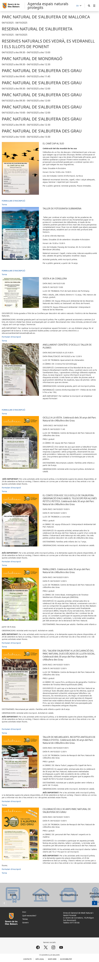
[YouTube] (61, 947)
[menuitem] (94, 5)
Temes (25, 919)
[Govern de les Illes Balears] (13, 6)
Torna (4, 204)
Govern (25, 922)
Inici (24, 912)
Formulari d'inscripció (11, 337)
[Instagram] (53, 947)
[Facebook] (38, 947)
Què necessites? (29, 915)
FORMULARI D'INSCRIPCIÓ (13, 201)
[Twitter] (46, 947)
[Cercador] (89, 5)
